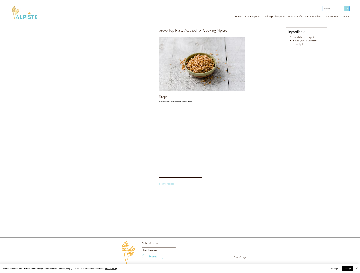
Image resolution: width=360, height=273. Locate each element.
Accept (348, 268)
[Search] (346, 8)
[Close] (356, 268)
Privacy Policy (111, 268)
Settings (334, 268)
